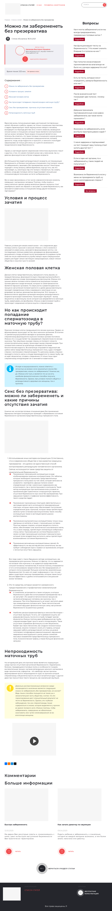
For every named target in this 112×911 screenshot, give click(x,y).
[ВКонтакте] (6, 763)
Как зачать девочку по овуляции (74, 824)
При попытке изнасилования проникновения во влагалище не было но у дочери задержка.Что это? (90, 64)
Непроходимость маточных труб (22, 113)
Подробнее (79, 39)
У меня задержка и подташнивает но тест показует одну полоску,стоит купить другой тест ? (90, 145)
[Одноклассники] (9, 763)
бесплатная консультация (92, 892)
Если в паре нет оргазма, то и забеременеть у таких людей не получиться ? (88, 161)
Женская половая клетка (19, 97)
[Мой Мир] (12, 763)
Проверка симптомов (54, 5)
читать (18, 851)
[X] (15, 763)
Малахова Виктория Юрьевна (38, 49)
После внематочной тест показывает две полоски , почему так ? (89, 97)
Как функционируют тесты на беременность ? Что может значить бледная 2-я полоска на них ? (90, 48)
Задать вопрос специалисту (38, 59)
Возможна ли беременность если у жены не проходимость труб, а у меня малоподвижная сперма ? (90, 177)
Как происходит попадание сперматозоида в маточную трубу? (34, 102)
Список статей (27, 5)
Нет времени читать (33, 71)
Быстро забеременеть (16, 824)
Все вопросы (90, 191)
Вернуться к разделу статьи (61, 869)
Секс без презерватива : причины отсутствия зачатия (30, 108)
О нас (39, 5)
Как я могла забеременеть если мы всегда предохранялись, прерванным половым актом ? (90, 32)
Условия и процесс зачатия (20, 92)
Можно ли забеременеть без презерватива (26, 86)
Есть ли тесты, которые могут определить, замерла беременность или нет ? (90, 80)
